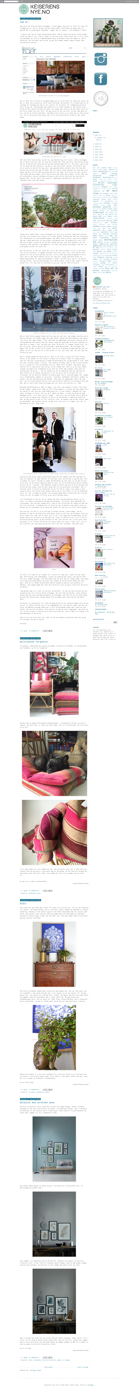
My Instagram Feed (101, 604)
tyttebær (95, 268)
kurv (104, 228)
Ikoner (105, 216)
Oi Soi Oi (107, 242)
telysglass (96, 265)
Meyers (95, 238)
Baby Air (111, 171)
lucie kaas (113, 232)
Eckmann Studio (97, 195)
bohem (100, 179)
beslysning (97, 175)
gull (98, 209)
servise (109, 255)
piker (115, 248)
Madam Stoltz (98, 236)
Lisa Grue (32, 1092)
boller (115, 179)
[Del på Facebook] (50, 631)
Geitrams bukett (108, 356)
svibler (115, 261)
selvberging (96, 255)
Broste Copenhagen (107, 183)
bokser (110, 179)
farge (115, 197)
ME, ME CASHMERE (100, 383)
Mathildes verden (101, 388)
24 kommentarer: (34, 890)
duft (115, 193)
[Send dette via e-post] (44, 631)
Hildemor (98, 534)
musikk (95, 240)
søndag (102, 263)
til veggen (66, 1360)
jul (115, 220)
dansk (109, 188)
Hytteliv (106, 403)
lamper (110, 230)
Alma (109, 168)
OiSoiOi (114, 242)
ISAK (94, 220)
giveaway (97, 207)
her (23, 881)
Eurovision (110, 197)
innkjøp (115, 216)
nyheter (100, 242)
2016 (97, 144)
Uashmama (101, 268)
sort (100, 259)
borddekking (102, 181)
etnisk (104, 197)
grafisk (115, 207)
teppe (102, 265)
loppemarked (104, 232)
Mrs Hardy (98, 368)
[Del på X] (48, 631)
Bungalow (104, 187)
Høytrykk (98, 402)
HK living (109, 212)
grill (94, 209)
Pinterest (103, 249)
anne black (103, 169)
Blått (23, 903)
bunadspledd (96, 187)
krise (94, 228)
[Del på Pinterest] (51, 631)
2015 (97, 146)
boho (105, 179)
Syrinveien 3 (100, 561)
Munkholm (114, 238)
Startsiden (48, 1367)
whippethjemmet (100, 609)
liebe (115, 230)
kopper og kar (112, 226)
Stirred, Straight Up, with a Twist (103, 491)
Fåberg (103, 205)
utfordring (105, 270)
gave (115, 205)
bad (116, 171)
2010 (97, 160)
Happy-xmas (107, 458)
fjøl (116, 201)
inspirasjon (98, 218)
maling (106, 236)
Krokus (105, 577)
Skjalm (115, 257)
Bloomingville (108, 177)
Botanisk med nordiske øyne (37, 1102)
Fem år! (24, 22)
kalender (114, 222)
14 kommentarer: (34, 631)
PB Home (96, 248)
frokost (95, 205)
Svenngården (99, 311)
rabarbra (114, 251)
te (109, 263)
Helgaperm (106, 389)
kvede (109, 228)
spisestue (114, 259)
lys (100, 234)
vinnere (100, 272)
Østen (108, 272)
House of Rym (103, 214)
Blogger (91, 1385)
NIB (94, 242)
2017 (97, 135)
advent (104, 168)
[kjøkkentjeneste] (102, 339)
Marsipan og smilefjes (103, 506)
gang (109, 205)
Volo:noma (98, 457)
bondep (95, 181)
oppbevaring (103, 244)
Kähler (114, 228)
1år (94, 168)
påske (109, 251)
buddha (114, 185)
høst (100, 216)
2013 (97, 152)
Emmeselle (114, 195)
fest (109, 199)
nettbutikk (32, 893)
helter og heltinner (108, 210)
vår (104, 272)
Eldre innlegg (82, 1367)
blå (116, 177)
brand (115, 181)
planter (114, 250)
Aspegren (111, 169)
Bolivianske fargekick (34, 642)
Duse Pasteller (100, 520)
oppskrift (113, 244)
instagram (109, 218)
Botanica (110, 181)
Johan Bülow (101, 220)
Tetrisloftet (110, 265)
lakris (104, 230)
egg (104, 195)
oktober (100, 138)
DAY (103, 191)
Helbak (95, 210)
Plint (94, 251)
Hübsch (95, 216)
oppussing (97, 246)
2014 (97, 149)
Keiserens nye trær (102, 287)
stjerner (95, 261)
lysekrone (106, 234)
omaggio (95, 244)
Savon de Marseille (111, 253)
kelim (108, 224)
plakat (47, 1092)
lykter (95, 234)
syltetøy (95, 263)
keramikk (114, 224)
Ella (108, 196)
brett (94, 183)
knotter (103, 226)
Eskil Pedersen (97, 197)
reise (95, 254)
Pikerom (96, 250)
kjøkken (96, 226)
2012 (97, 154)
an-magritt (99, 429)
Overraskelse (108, 246)
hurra (111, 214)
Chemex (115, 187)
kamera (95, 224)
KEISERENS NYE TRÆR (102, 443)
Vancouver (114, 270)
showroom (109, 257)
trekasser (114, 266)
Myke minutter (100, 575)
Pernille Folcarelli (49, 1360)
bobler (95, 179)
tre (109, 266)
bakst (104, 173)
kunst (30, 1360)
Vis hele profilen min (101, 303)
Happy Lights (113, 209)
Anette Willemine (101, 471)
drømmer (111, 193)
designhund (99, 603)
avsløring (102, 171)
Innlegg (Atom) (35, 1370)
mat (111, 236)
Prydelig (98, 548)
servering (103, 255)
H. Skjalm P (104, 209)
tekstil (114, 263)
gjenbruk (107, 207)
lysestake (114, 234)
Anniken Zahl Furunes (103, 484)
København (96, 230)
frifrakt (114, 203)
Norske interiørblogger (104, 382)
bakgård (95, 173)
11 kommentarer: (34, 1089)
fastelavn (96, 199)
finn (102, 201)
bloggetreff (113, 175)
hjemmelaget (98, 213)
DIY (101, 193)
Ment (115, 236)
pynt (104, 251)
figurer (96, 201)
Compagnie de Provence (100, 188)
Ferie (104, 199)
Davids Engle (100, 589)
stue (109, 261)
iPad (116, 218)
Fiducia (115, 199)
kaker (106, 222)
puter (39, 893)
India (110, 216)
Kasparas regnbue (101, 325)
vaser (95, 272)
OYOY (115, 246)
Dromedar (105, 193)
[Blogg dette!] (46, 631)
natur (101, 240)
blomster (97, 177)
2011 (97, 157)
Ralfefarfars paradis (103, 415)
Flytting (95, 203)
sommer (95, 259)
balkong (114, 173)
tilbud (100, 266)
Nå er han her (108, 549)
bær (111, 187)
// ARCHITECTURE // (101, 486)
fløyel (101, 203)
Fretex (107, 203)
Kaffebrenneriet (97, 222)
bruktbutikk (98, 185)
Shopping (100, 257)
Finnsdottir (109, 201)
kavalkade (102, 224)
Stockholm (102, 261)
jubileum (109, 220)
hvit (115, 214)
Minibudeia (104, 238)
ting (106, 266)
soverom (106, 259)
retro (101, 253)
